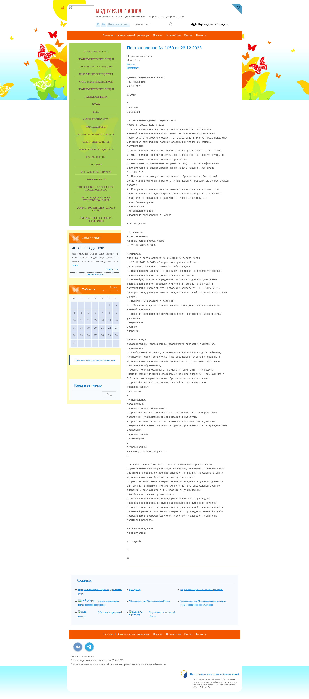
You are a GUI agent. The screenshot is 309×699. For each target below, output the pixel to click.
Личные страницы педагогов (96, 149)
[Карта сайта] (103, 24)
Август (113, 287)
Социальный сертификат (96, 172)
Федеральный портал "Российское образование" (201, 589)
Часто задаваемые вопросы (96, 82)
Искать (171, 24)
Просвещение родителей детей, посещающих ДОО (96, 188)
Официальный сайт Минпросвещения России (149, 601)
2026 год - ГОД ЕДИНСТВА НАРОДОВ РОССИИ (96, 209)
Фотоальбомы (173, 35)
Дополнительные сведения (96, 67)
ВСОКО (96, 104)
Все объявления (95, 274)
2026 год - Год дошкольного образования (96, 219)
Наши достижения (96, 97)
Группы (188, 35)
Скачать (131, 64)
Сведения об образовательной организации (126, 35)
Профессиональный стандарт (96, 134)
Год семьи (96, 164)
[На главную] (98, 24)
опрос (75, 265)
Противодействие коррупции (96, 59)
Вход (109, 394)
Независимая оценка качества (94, 360)
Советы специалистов (96, 142)
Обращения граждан (96, 51)
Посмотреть (133, 68)
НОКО (96, 112)
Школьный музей (96, 179)
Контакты (201, 35)
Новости (157, 35)
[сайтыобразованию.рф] (236, 9)
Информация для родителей (96, 74)
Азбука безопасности (96, 119)
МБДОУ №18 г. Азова (118, 12)
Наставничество (96, 157)
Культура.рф (134, 589)
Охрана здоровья (96, 127)
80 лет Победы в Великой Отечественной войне (96, 199)
